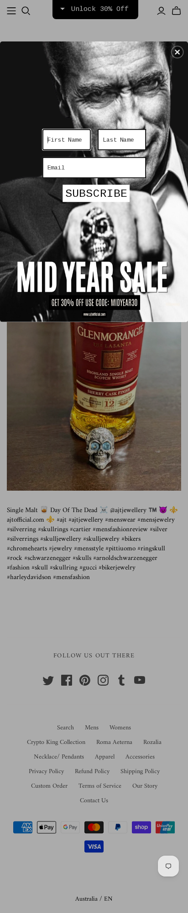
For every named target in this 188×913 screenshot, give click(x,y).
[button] (177, 51)
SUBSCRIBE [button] (96, 193)
